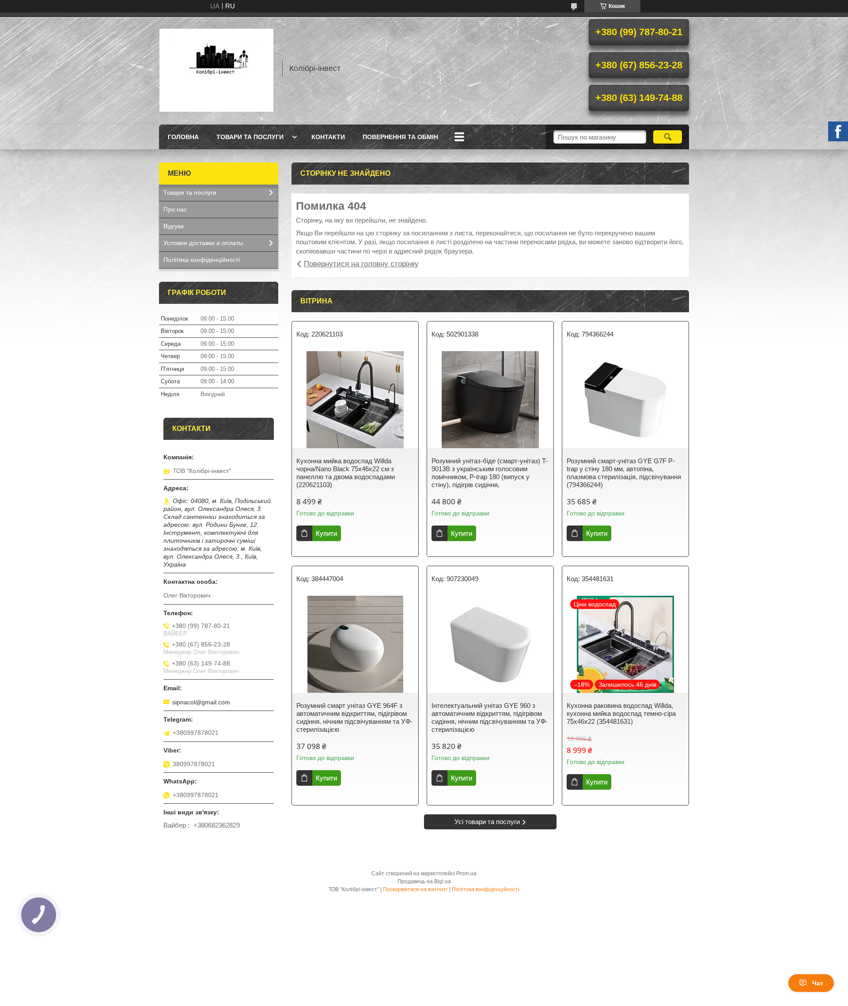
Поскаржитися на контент (415, 889)
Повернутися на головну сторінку (361, 264)
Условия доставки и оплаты (203, 242)
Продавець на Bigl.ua (424, 881)
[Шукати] (667, 137)
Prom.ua (466, 873)
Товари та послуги (250, 136)
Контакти (328, 136)
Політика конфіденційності (201, 259)
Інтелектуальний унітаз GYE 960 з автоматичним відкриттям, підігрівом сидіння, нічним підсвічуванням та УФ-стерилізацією (490, 717)
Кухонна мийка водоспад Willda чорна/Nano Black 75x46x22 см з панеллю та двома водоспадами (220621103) (345, 472)
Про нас (175, 209)
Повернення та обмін (400, 136)
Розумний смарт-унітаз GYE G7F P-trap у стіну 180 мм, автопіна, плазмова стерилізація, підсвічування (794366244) (624, 472)
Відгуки (173, 226)
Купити (326, 533)
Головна (183, 136)
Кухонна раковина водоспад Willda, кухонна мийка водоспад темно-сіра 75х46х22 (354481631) (621, 713)
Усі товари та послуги (487, 821)
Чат (817, 983)
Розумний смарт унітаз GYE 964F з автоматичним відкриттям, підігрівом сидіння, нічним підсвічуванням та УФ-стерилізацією (354, 717)
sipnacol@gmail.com (201, 702)
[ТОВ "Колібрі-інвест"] (216, 68)
